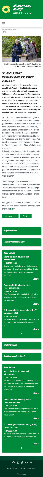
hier (12, 209)
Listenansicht (10, 216)
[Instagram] (17, 462)
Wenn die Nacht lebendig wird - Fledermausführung (17, 286)
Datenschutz (21, 474)
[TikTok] (22, 462)
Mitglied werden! (10, 230)
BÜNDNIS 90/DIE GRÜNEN (22, 7)
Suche (22, 468)
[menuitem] (9, 468)
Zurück (26, 216)
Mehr (35, 279)
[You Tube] (26, 462)
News (4, 32)
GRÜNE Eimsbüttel (9, 29)
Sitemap (16, 468)
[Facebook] (13, 462)
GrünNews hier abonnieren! (14, 241)
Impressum (31, 468)
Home (9, 468)
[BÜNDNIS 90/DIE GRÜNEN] (6, 9)
